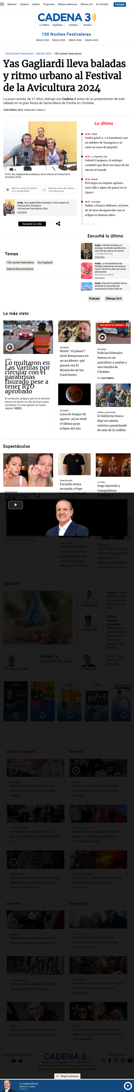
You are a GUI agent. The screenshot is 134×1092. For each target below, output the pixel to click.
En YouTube (102, 4)
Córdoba (73, 25)
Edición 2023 (42, 40)
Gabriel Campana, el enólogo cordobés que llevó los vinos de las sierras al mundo (107, 165)
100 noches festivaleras (20, 262)
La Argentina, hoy (99, 156)
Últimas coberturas (67, 4)
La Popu (101, 482)
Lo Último (44, 25)
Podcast (94, 298)
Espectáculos (11, 492)
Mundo (94, 179)
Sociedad (95, 202)
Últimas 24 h (86, 4)
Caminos (24, 4)
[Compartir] (58, 224)
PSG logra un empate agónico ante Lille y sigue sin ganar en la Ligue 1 (105, 187)
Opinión (36, 4)
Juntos (8, 359)
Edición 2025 (58, 40)
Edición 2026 (91, 40)
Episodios (22, 212)
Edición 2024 (75, 40)
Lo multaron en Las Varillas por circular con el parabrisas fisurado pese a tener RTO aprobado (27, 377)
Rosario (88, 25)
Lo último (105, 123)
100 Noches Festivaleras (67, 34)
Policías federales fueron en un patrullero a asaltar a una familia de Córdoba (112, 362)
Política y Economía (106, 412)
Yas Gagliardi (45, 262)
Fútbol (94, 134)
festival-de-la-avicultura (20, 268)
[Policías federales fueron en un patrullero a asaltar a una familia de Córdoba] (113, 332)
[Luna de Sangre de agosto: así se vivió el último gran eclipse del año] (74, 394)
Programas (49, 4)
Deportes (12, 4)
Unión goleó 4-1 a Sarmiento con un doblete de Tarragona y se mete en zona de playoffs (106, 142)
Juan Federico (107, 378)
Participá (119, 4)
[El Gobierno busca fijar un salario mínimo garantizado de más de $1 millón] (113, 395)
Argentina (57, 25)
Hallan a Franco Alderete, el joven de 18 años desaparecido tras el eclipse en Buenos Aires (106, 210)
